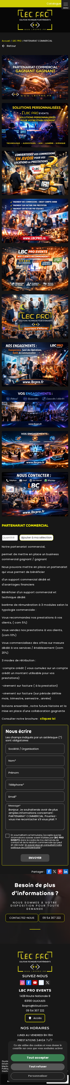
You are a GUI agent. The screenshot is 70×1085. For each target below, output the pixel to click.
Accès (37, 1018)
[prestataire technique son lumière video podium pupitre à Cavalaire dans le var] (35, 269)
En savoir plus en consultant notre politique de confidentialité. (36, 846)
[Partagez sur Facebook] (49, 871)
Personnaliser (37, 1076)
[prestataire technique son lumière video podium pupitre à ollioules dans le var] (35, 449)
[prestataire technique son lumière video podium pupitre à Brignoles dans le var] (35, 173)
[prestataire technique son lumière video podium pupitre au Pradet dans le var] (35, 364)
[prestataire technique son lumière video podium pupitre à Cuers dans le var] (35, 316)
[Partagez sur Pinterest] (60, 871)
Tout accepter (38, 1058)
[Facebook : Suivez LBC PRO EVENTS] (28, 982)
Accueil (6, 40)
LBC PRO (17, 40)
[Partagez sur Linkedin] (65, 871)
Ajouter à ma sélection (36, 537)
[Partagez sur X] (54, 871)
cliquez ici (47, 719)
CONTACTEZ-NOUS (21, 918)
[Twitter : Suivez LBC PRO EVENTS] (47, 982)
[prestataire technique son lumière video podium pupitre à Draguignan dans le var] (35, 125)
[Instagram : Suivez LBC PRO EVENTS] (22, 982)
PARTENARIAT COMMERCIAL (25, 525)
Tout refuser (38, 1066)
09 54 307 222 (52, 918)
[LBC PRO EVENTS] (35, 20)
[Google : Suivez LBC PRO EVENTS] (41, 982)
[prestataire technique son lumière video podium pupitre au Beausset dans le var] (35, 221)
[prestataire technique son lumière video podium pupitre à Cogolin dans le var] (35, 77)
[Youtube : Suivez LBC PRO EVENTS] (35, 982)
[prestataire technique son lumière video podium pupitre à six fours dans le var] (35, 408)
